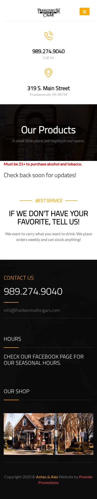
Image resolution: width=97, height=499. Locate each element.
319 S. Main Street (48, 88)
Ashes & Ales (47, 476)
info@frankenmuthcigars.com (32, 310)
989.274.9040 (48, 51)
